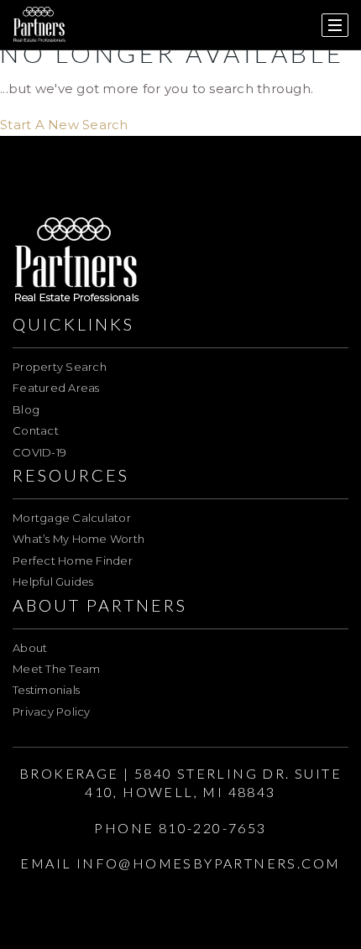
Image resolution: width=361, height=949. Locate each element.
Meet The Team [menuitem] (56, 668)
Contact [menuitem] (36, 430)
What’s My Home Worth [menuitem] (78, 538)
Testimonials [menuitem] (46, 689)
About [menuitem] (30, 647)
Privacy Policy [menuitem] (52, 711)
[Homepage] (39, 25)
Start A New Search (64, 125)
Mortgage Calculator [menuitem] (72, 517)
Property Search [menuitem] (60, 366)
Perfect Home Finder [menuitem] (73, 560)
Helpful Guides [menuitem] (53, 581)
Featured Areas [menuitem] (56, 387)
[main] (180, 68)
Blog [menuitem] (26, 409)
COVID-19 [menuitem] (39, 452)
